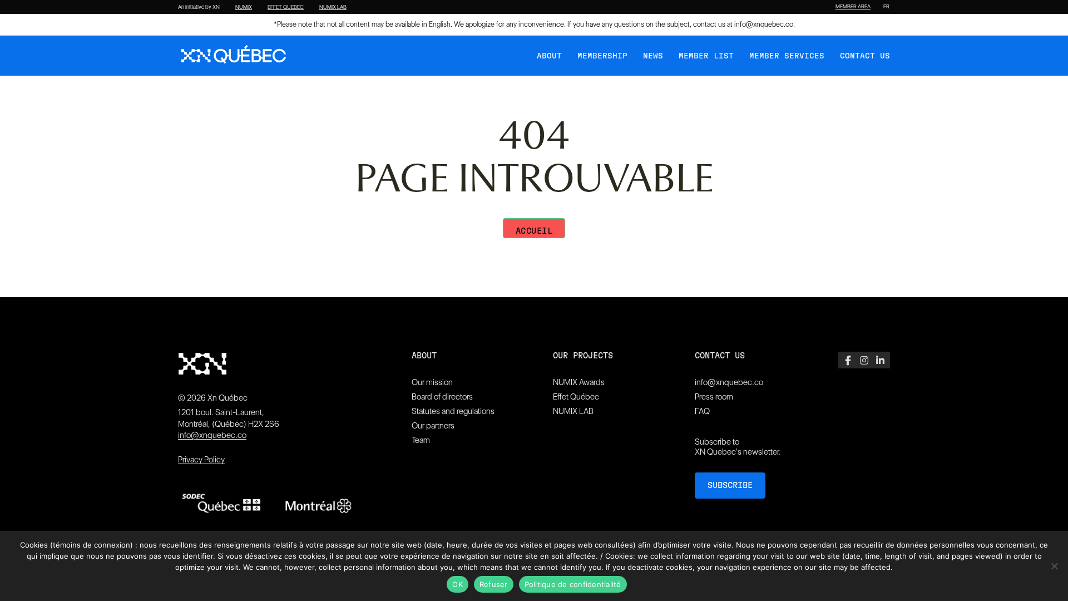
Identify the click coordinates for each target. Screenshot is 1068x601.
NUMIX (243, 7)
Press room (714, 397)
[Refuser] (1054, 566)
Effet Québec (576, 397)
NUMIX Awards (579, 382)
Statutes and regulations (453, 411)
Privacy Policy (201, 460)
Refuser (493, 584)
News (653, 56)
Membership (602, 56)
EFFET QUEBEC (286, 7)
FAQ (702, 411)
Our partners (433, 426)
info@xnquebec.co (763, 24)
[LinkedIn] (880, 360)
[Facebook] (848, 360)
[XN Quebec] (233, 56)
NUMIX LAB (333, 7)
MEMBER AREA (853, 6)
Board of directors (442, 397)
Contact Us (865, 56)
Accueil (534, 231)
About (549, 56)
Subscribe (730, 485)
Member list (706, 56)
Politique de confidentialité (573, 584)
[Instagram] (864, 360)
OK (457, 584)
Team (421, 440)
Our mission (432, 382)
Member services (786, 56)
